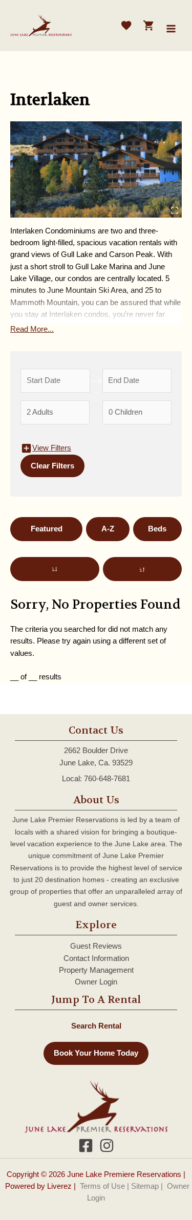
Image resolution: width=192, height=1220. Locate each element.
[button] (96, 169)
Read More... (32, 329)
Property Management (96, 970)
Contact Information (96, 958)
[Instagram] (106, 1145)
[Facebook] (85, 1145)
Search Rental (96, 1025)
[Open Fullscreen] (174, 211)
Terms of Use (102, 1186)
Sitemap (145, 1186)
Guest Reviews (96, 946)
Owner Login (96, 982)
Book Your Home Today (96, 1053)
